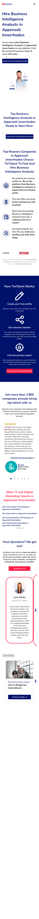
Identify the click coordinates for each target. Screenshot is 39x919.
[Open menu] (34, 4)
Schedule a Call (19, 568)
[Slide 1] (10, 478)
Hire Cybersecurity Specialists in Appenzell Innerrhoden (15, 524)
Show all (20, 528)
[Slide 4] (21, 478)
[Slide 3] (17, 478)
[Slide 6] (28, 478)
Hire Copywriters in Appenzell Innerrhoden (19, 513)
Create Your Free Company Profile (15, 61)
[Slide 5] (24, 478)
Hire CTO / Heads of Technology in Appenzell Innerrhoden (16, 508)
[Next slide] (35, 610)
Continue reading (18, 697)
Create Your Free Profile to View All (19, 136)
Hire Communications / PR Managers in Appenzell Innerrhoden (17, 519)
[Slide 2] (14, 478)
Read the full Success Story (22, 458)
